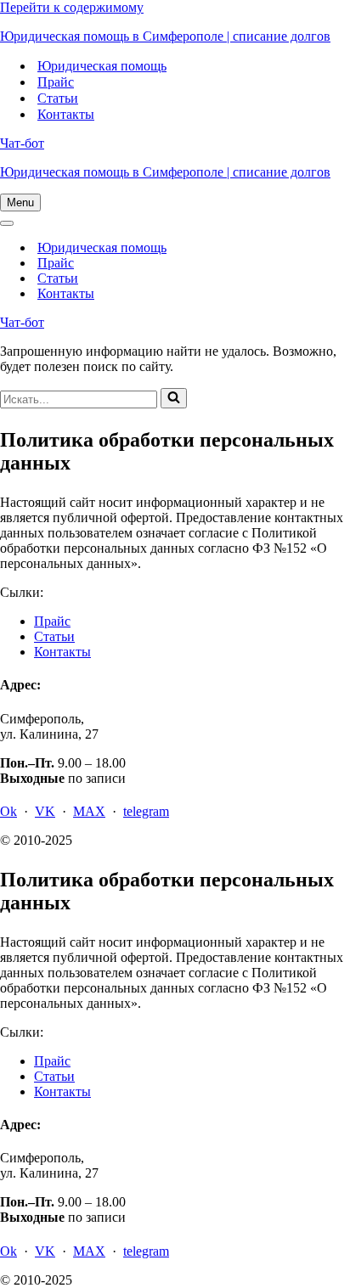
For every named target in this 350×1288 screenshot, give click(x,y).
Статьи (57, 98)
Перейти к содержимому (72, 7)
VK (45, 811)
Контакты (65, 114)
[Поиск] (174, 398)
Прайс (55, 82)
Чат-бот (22, 143)
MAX (89, 811)
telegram (146, 811)
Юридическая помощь (102, 66)
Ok (8, 811)
